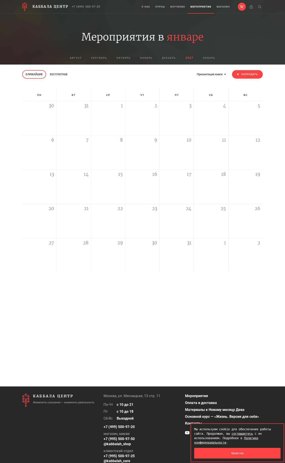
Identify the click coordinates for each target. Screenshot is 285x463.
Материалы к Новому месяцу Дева (214, 410)
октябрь (123, 58)
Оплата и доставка (201, 403)
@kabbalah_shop (117, 444)
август (76, 58)
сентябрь (99, 58)
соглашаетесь (242, 433)
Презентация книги (210, 74)
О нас (146, 6)
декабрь (169, 58)
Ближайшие (34, 74)
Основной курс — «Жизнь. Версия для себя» (222, 416)
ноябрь (146, 58)
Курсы (160, 6)
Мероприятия (200, 6)
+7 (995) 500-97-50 (119, 439)
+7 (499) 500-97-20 (86, 6)
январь (209, 58)
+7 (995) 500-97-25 (119, 456)
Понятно (237, 453)
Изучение (177, 6)
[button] (242, 7)
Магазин (223, 6)
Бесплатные (59, 74)
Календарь (249, 74)
